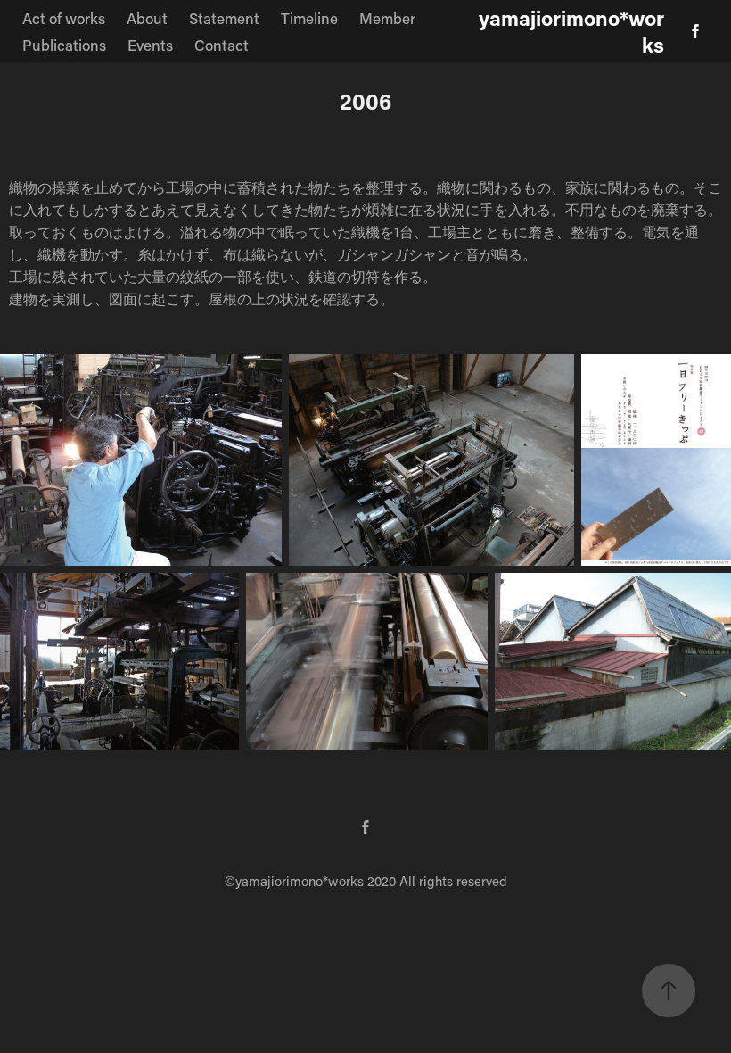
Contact (221, 44)
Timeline (309, 18)
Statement (224, 18)
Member (387, 18)
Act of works (63, 18)
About (147, 18)
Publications (64, 44)
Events (150, 44)
